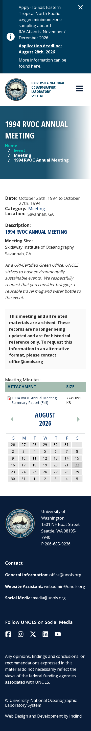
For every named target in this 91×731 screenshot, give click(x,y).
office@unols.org (65, 575)
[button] (80, 7)
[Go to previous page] (20, 419)
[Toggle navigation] (79, 88)
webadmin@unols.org (64, 586)
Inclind (75, 716)
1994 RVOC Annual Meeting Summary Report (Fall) (34, 400)
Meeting (36, 208)
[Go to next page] (69, 419)
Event (19, 150)
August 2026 (45, 419)
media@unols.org (49, 598)
